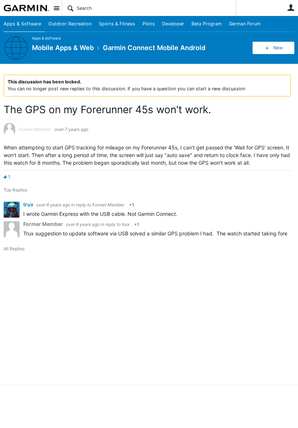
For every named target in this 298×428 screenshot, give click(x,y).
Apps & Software (22, 23)
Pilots (148, 23)
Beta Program (207, 23)
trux (29, 204)
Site (56, 8)
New (278, 47)
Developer (173, 23)
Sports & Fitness (117, 23)
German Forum (245, 23)
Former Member (108, 204)
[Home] (26, 8)
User (290, 7)
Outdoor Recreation (70, 23)
